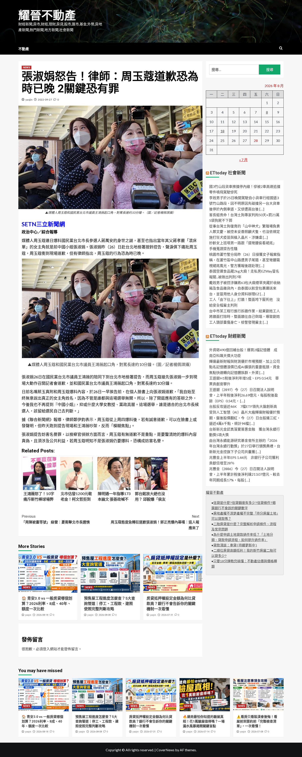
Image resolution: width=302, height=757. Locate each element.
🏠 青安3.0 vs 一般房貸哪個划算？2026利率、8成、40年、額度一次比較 (47, 603)
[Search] (281, 48)
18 (222, 131)
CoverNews (165, 750)
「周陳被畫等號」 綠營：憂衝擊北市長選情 (56, 519)
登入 (46, 649)
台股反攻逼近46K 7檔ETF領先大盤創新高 (243, 406)
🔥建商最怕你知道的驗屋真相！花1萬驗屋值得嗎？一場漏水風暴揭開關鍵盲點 (204, 721)
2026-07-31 (167, 615)
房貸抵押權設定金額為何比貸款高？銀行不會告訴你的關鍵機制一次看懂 (171, 603)
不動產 (23, 49)
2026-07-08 (257, 731)
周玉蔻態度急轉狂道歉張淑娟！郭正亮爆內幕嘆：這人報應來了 (155, 522)
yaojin (28, 99)
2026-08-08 (105, 615)
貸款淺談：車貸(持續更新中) (235, 545)
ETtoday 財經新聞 (228, 336)
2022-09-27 (45, 99)
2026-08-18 (42, 615)
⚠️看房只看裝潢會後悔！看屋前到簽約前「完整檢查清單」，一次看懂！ (257, 721)
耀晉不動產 (47, 15)
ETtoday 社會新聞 (228, 172)
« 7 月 (243, 160)
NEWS (26, 67)
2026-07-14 (203, 731)
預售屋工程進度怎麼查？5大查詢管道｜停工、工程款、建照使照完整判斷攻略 (109, 603)
